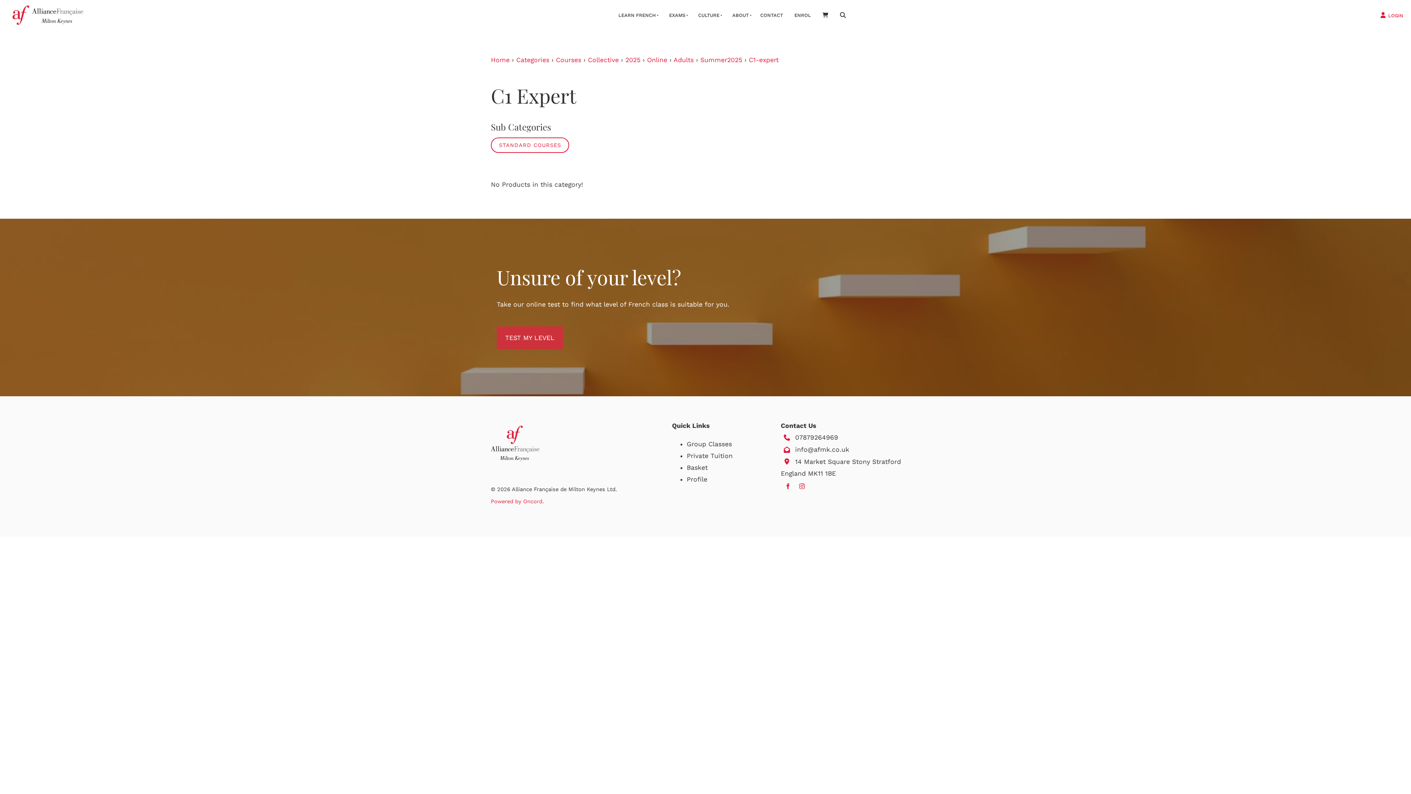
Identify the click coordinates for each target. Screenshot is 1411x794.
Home (500, 60)
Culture (708, 15)
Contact (771, 15)
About (740, 15)
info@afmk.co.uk (822, 449)
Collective (603, 60)
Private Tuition (710, 455)
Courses (568, 60)
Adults (684, 60)
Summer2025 (721, 60)
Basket (697, 467)
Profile (697, 479)
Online (657, 60)
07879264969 (816, 437)
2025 (632, 60)
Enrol (802, 15)
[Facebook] (787, 486)
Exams (677, 15)
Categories (532, 60)
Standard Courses (530, 145)
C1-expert (764, 60)
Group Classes (709, 444)
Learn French (637, 15)
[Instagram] (802, 486)
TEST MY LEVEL (521, 332)
